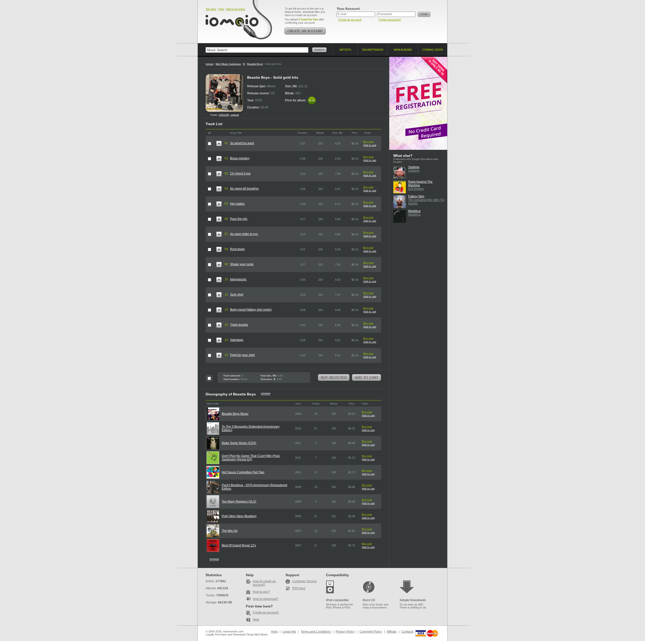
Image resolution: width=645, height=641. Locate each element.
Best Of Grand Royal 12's (239, 545)
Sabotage (236, 340)
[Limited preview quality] (218, 143)
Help (221, 9)
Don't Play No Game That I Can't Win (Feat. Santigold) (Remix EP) (251, 457)
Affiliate (391, 631)
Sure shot (236, 294)
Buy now (368, 141)
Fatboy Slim (416, 196)
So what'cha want (242, 143)
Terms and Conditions (316, 631)
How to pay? (261, 592)
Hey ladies (237, 204)
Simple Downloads (413, 600)
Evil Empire (416, 189)
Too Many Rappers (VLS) (239, 501)
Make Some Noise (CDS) (239, 443)
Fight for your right (242, 355)
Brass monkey (239, 158)
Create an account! (350, 19)
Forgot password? (390, 19)
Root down (237, 249)
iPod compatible (337, 600)
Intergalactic (238, 279)
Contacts (407, 631)
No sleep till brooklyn (244, 188)
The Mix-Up (230, 531)
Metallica (414, 211)
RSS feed (298, 588)
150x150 (224, 114)
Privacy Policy (345, 631)
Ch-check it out (240, 173)
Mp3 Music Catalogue (228, 64)
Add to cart (369, 145)
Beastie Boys (255, 64)
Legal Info (289, 631)
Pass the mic (238, 219)
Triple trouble (239, 325)
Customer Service (304, 581)
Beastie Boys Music (235, 414)
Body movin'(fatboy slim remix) (251, 309)
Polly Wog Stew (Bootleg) (239, 516)
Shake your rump (241, 264)
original (235, 114)
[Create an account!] (305, 31)
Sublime (414, 167)
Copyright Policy (371, 631)
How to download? (265, 599)
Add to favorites (235, 9)
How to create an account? (264, 583)
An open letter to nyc (244, 234)
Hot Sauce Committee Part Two (243, 472)
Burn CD (369, 600)
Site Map (211, 9)
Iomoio (209, 64)
